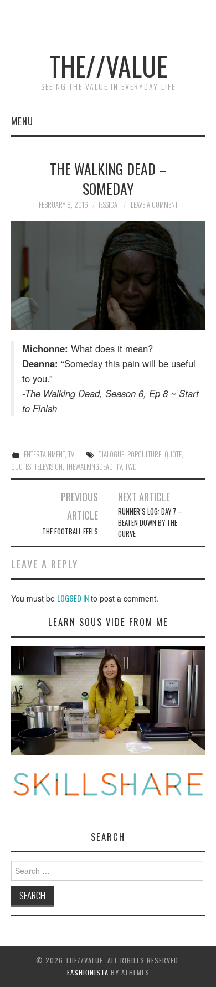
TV (71, 454)
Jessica (107, 204)
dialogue (111, 454)
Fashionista (88, 972)
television (48, 466)
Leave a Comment (154, 204)
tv (119, 466)
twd (131, 466)
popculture (144, 454)
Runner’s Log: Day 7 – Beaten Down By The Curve (150, 522)
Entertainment (44, 454)
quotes (21, 466)
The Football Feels (70, 531)
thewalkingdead (89, 466)
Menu (22, 121)
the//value (108, 65)
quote (173, 454)
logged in (73, 598)
